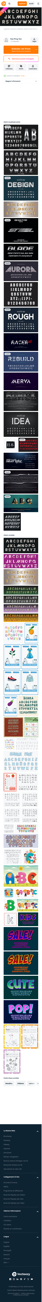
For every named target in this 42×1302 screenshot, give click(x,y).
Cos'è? (23, 76)
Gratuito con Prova (21, 49)
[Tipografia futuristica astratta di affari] (21, 361)
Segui (34, 41)
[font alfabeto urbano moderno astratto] (21, 380)
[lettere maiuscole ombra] (15, 831)
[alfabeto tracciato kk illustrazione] (10, 1098)
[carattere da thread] (13, 994)
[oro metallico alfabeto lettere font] (21, 632)
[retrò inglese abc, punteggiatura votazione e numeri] (13, 793)
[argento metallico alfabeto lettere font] (21, 559)
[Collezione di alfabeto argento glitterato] (21, 136)
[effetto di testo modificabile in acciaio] (21, 229)
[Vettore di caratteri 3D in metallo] (12, 536)
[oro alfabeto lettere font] (21, 208)
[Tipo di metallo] (21, 293)
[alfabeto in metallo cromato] (21, 496)
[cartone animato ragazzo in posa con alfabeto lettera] (10, 1071)
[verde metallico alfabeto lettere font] (21, 604)
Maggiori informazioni (12, 80)
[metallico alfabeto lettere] (21, 614)
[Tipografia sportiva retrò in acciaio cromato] (21, 270)
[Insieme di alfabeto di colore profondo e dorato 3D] (21, 517)
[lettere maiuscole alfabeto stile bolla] (21, 848)
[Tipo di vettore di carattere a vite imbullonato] (13, 459)
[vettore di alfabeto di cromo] (21, 161)
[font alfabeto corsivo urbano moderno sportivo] (21, 341)
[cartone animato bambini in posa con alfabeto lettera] (11, 1011)
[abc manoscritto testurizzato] (14, 888)
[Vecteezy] (3, 3)
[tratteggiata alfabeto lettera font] (21, 575)
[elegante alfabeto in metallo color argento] (21, 475)
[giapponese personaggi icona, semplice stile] (10, 444)
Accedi (31, 4)
